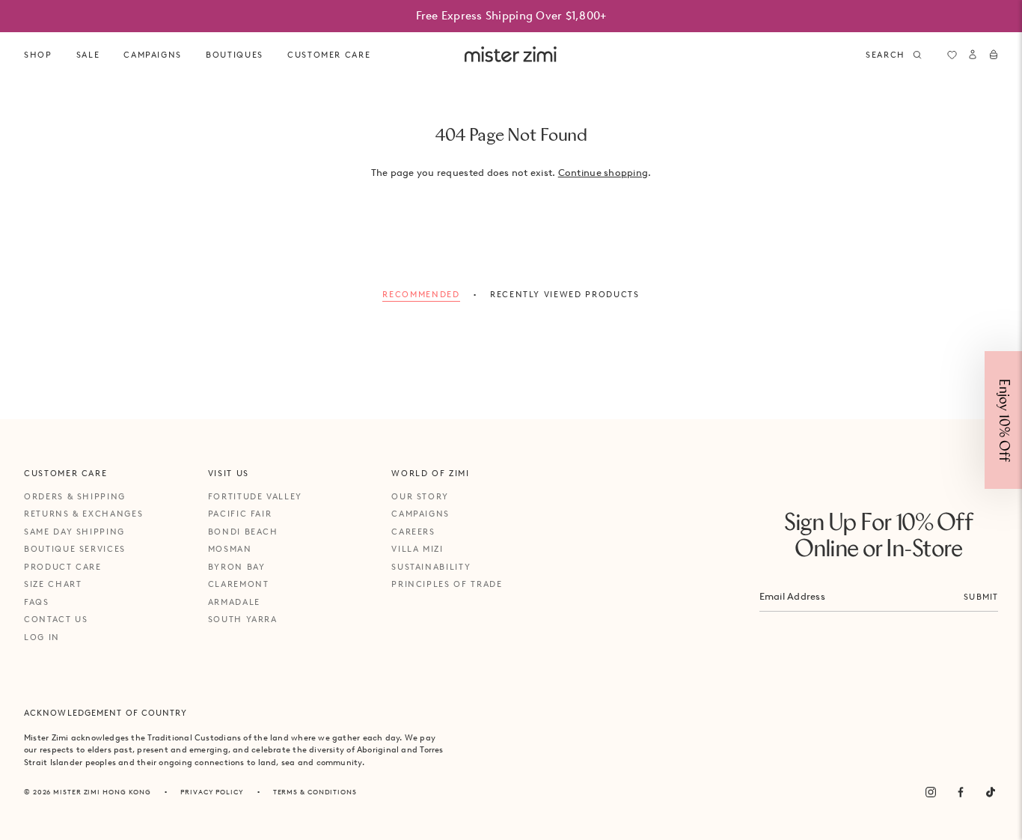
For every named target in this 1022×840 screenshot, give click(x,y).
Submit (981, 596)
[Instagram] (931, 792)
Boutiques (234, 54)
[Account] (972, 54)
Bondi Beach (243, 531)
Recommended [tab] (420, 294)
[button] (1003, 420)
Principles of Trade (446, 584)
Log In (42, 637)
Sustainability (431, 566)
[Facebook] (961, 792)
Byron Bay (237, 566)
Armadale (234, 602)
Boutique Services (75, 549)
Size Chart (53, 584)
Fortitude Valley (255, 496)
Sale (88, 54)
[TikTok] (991, 792)
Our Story (420, 496)
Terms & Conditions (315, 792)
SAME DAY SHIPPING (74, 531)
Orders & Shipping (75, 496)
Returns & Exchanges (83, 513)
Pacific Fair (240, 513)
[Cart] (993, 54)
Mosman (230, 549)
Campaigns (420, 513)
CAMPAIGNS (152, 54)
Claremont (238, 584)
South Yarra (243, 619)
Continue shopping (603, 172)
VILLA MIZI (417, 549)
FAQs (36, 602)
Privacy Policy (212, 792)
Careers (413, 531)
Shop (38, 54)
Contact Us (56, 619)
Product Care (63, 566)
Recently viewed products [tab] (565, 294)
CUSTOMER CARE (328, 54)
